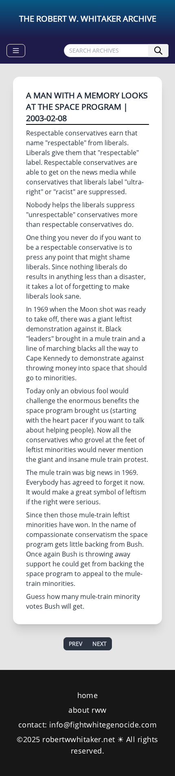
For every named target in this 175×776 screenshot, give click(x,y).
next (99, 643)
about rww (87, 710)
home (87, 695)
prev (75, 643)
